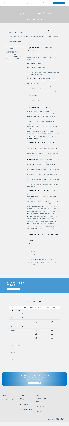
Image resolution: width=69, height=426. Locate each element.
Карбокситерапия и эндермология (13, 56)
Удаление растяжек (39, 408)
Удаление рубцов (39, 411)
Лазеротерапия (39, 414)
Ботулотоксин (38, 401)
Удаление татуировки (40, 403)
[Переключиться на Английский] (53, 5)
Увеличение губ (39, 404)
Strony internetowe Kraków (57, 419)
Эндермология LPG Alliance (41, 398)
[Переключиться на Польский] (51, 5)
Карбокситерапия (39, 413)
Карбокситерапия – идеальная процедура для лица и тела (12, 52)
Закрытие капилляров (40, 409)
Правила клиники (36, 418)
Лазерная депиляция (40, 399)
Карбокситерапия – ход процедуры (13, 58)
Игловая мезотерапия (40, 406)
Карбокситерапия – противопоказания (10, 61)
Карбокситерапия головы (11, 54)
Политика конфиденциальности (26, 418)
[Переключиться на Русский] (54, 5)
